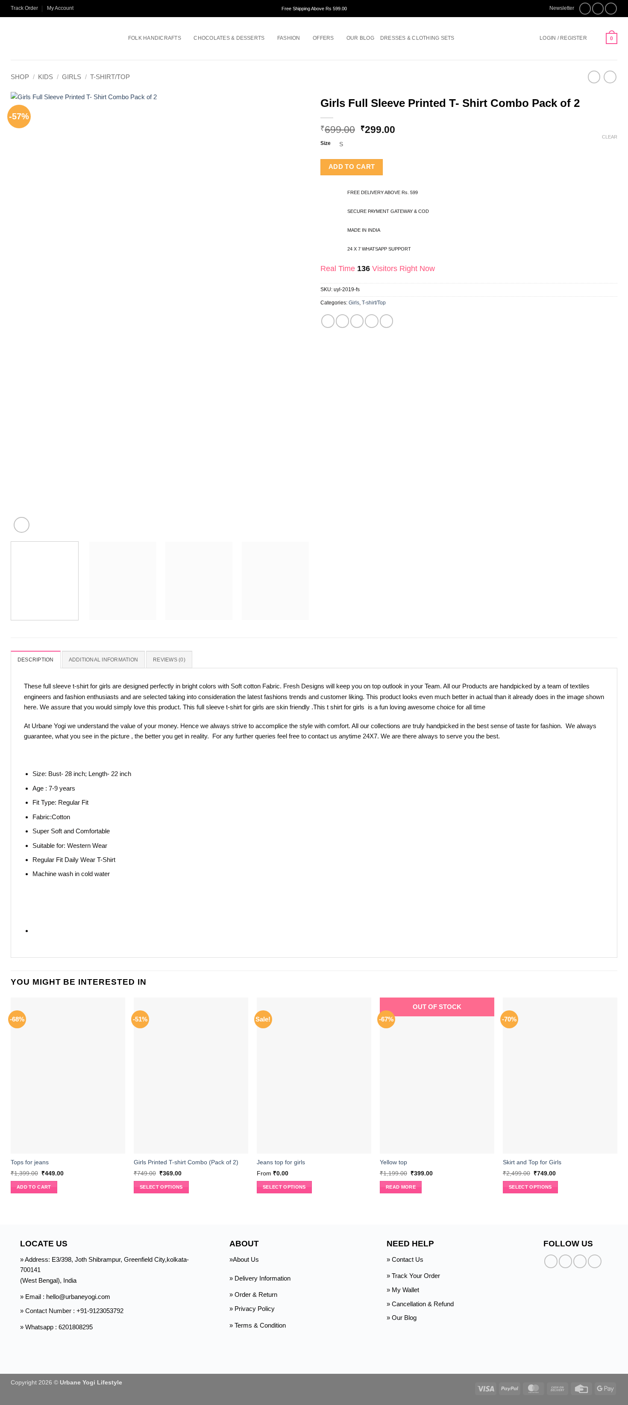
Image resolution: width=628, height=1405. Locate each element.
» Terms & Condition (257, 1325)
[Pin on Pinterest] (371, 321)
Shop (20, 76)
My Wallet (405, 1289)
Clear (609, 136)
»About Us (244, 1259)
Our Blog (360, 38)
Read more (401, 1187)
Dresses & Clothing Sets (417, 38)
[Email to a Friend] (357, 321)
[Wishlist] (596, 38)
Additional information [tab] (103, 660)
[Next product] (594, 77)
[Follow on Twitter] (611, 9)
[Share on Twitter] (342, 321)
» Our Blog (402, 1317)
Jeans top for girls (281, 1162)
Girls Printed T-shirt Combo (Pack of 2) (186, 1162)
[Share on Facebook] (328, 321)
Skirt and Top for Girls (532, 1162)
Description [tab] (36, 660)
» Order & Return (253, 1294)
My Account (60, 8)
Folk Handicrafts (154, 38)
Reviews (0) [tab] (169, 660)
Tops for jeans (30, 1162)
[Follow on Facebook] (585, 9)
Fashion (288, 38)
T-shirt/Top (110, 76)
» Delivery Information (260, 1278)
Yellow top (393, 1162)
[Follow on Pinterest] (594, 1261)
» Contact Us (405, 1259)
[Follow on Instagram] (598, 9)
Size (325, 143)
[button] (558, 8)
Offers (323, 38)
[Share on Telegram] (386, 321)
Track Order (24, 8)
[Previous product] (610, 77)
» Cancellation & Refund (420, 1304)
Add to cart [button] (34, 1187)
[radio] (478, 144)
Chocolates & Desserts (229, 38)
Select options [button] (284, 1187)
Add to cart (352, 166)
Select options (161, 1187)
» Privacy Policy (252, 1308)
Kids (45, 76)
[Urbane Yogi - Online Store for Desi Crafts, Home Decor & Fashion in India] (57, 38)
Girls (71, 76)
